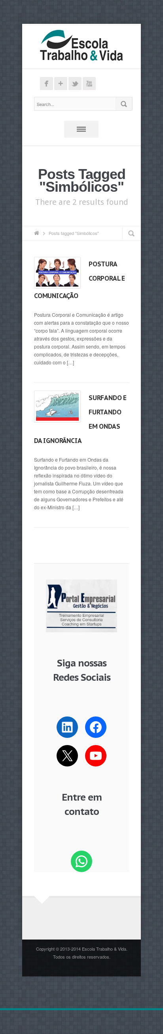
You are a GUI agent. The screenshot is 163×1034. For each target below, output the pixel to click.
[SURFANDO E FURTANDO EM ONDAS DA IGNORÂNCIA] (57, 406)
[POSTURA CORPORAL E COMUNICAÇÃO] (57, 273)
